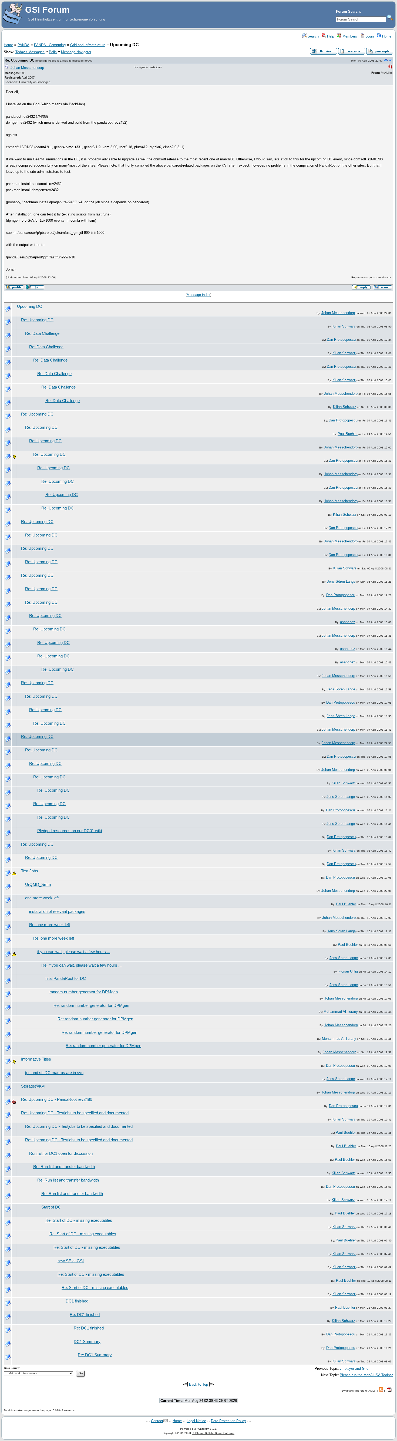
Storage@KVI (33, 1086)
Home (386, 36)
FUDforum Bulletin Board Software (213, 1433)
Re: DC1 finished (85, 1314)
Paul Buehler (348, 434)
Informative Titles (36, 1059)
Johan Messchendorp (27, 68)
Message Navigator (76, 52)
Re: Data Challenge (42, 333)
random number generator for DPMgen (83, 992)
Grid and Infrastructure (87, 45)
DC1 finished (77, 1301)
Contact (157, 1421)
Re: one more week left (49, 925)
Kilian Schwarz (344, 326)
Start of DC (51, 1207)
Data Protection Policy (228, 1421)
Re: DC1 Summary (95, 1355)
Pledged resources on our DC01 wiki (69, 831)
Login (369, 36)
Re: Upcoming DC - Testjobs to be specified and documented (75, 1113)
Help (330, 36)
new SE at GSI (71, 1261)
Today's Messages (30, 52)
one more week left (42, 898)
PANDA (23, 45)
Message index (198, 295)
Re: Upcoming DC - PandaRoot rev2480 (56, 1099)
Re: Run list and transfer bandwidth (64, 1167)
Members (349, 36)
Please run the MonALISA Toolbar (366, 1375)
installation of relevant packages (57, 911)
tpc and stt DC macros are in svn (54, 1073)
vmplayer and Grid (354, 1368)
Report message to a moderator (371, 277)
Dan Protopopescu (341, 340)
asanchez (347, 622)
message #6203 (82, 60)
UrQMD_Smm (38, 884)
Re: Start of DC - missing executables (78, 1220)
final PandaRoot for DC (65, 978)
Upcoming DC (29, 306)
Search (313, 36)
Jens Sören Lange (341, 581)
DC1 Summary (87, 1341)
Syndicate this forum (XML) (358, 1390)
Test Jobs (29, 871)
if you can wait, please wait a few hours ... (73, 952)
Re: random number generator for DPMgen (91, 1005)
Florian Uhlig (348, 971)
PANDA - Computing (50, 45)
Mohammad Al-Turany (341, 1012)
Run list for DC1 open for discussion (61, 1153)
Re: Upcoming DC (19, 60)
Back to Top (198, 1384)
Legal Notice (196, 1421)
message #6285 (46, 60)
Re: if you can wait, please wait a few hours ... (81, 965)
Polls (53, 52)
